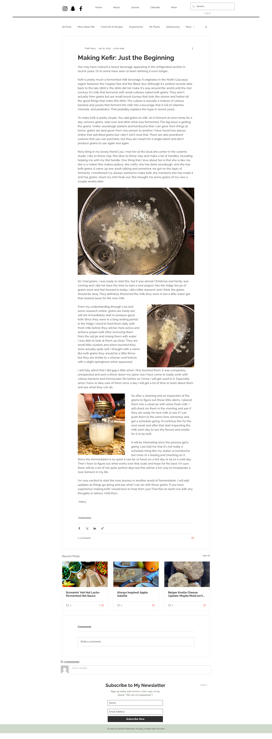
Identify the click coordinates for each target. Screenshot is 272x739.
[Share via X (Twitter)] (86, 528)
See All (206, 555)
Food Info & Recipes (112, 26)
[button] (205, 27)
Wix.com (160, 729)
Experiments (136, 26)
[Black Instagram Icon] (65, 8)
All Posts (66, 26)
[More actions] (192, 48)
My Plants (154, 26)
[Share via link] (102, 528)
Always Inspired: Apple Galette (132, 594)
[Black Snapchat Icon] (73, 8)
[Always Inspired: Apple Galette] (136, 574)
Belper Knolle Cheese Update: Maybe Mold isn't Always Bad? (185, 594)
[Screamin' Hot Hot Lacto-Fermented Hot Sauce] (85, 574)
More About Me (86, 26)
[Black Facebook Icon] (81, 8)
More (188, 26)
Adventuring (172, 26)
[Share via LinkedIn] (94, 528)
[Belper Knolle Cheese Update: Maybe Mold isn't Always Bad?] (187, 574)
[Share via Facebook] (79, 528)
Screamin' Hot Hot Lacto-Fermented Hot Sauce (83, 594)
